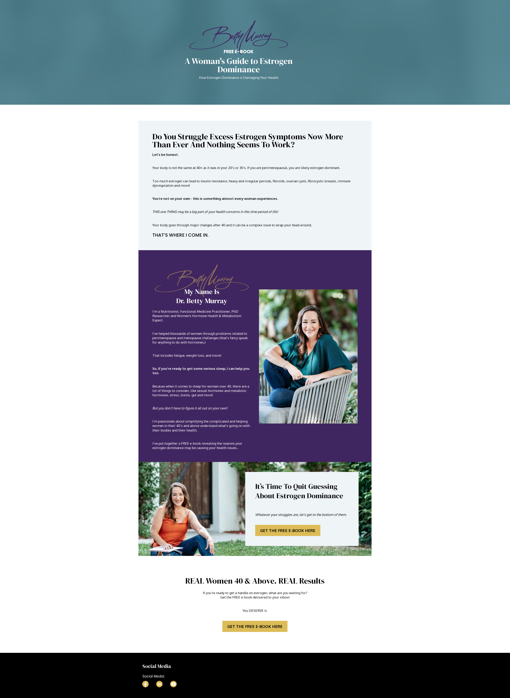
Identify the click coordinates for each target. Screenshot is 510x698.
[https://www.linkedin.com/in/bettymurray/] (159, 684)
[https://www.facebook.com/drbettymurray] (145, 684)
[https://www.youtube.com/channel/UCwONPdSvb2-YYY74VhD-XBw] (173, 684)
